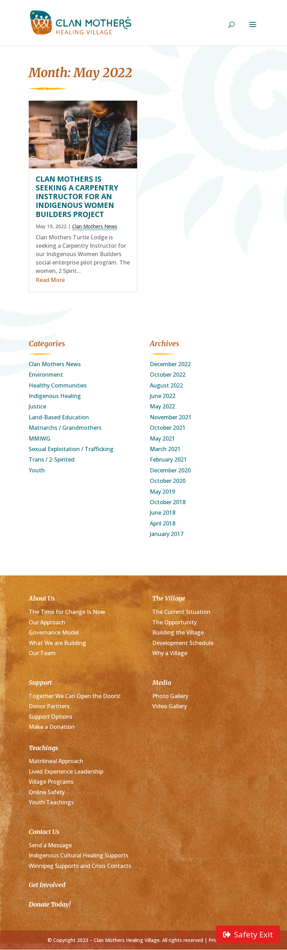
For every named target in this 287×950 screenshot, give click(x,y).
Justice (37, 406)
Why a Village (169, 653)
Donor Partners (49, 706)
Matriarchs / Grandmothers (65, 428)
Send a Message (50, 845)
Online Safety (47, 792)
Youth (37, 470)
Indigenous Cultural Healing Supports (78, 855)
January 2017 (166, 534)
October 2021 (168, 428)
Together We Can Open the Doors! (74, 696)
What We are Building (57, 643)
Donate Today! (50, 904)
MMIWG (39, 438)
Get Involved (47, 885)
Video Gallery (169, 706)
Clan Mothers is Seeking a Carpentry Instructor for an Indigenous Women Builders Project (77, 196)
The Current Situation (181, 612)
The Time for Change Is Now (67, 612)
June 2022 (162, 396)
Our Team (42, 653)
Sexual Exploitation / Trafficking (71, 449)
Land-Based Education (59, 417)
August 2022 (166, 385)
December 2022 (170, 364)
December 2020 (170, 470)
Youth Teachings (51, 802)
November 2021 (170, 417)
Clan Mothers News (94, 226)
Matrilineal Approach (56, 761)
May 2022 (162, 406)
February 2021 (168, 459)
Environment (46, 374)
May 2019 (162, 491)
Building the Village (178, 632)
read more (50, 280)
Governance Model (54, 632)
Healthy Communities (58, 385)
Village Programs (51, 781)
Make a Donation (52, 727)
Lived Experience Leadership (66, 771)
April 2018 (162, 523)
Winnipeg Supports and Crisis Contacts (80, 866)
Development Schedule (183, 643)
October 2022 (168, 374)
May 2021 (162, 438)
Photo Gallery (170, 696)
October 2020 (168, 481)
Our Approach (47, 622)
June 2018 (162, 512)
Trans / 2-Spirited (52, 459)
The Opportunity (174, 622)
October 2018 (168, 502)
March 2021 (165, 449)
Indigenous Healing (55, 396)
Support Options (50, 716)
